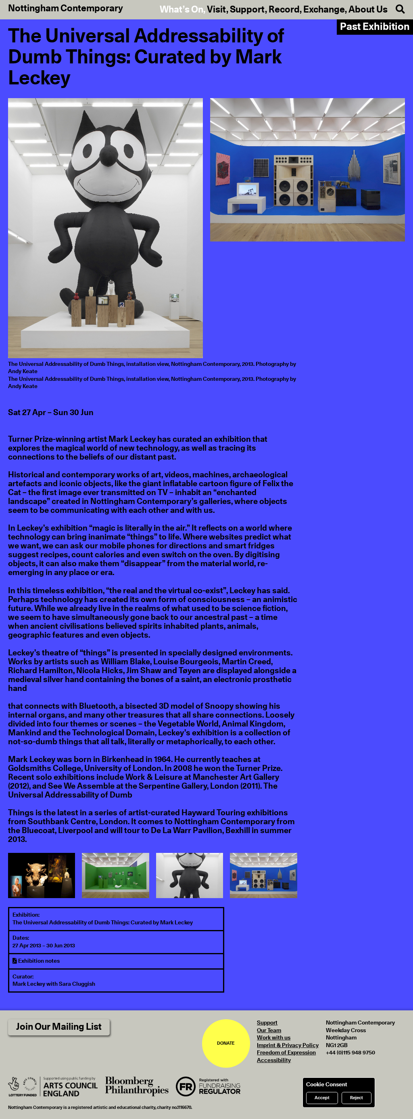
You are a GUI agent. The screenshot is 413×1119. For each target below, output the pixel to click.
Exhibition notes (38, 961)
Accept (322, 1098)
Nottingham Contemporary (65, 8)
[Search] (396, 9)
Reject (356, 1098)
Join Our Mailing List (59, 1027)
